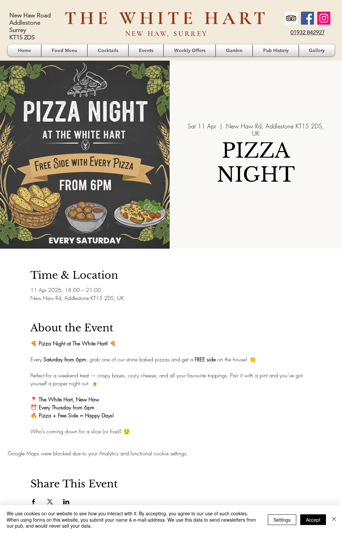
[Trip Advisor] (291, 18)
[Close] (334, 519)
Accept (313, 519)
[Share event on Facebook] (33, 501)
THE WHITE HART (166, 18)
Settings (282, 519)
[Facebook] (307, 18)
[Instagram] (323, 18)
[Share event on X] (50, 501)
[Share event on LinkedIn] (66, 501)
